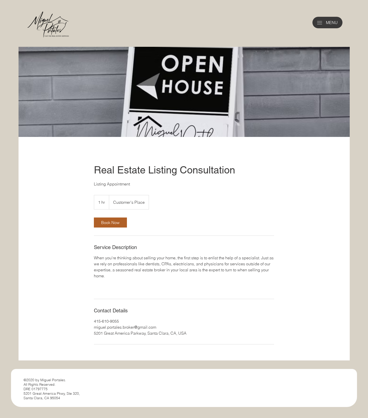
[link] (110, 223)
